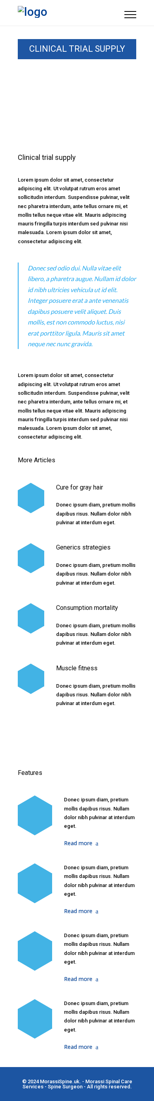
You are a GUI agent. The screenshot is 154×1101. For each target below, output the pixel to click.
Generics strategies (83, 547)
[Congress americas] (35, 951)
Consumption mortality (87, 607)
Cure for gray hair (79, 487)
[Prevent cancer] (35, 1019)
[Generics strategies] (31, 558)
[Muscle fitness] (31, 678)
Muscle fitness (77, 668)
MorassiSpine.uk (59, 1081)
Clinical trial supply (47, 157)
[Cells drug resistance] (35, 883)
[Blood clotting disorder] (35, 815)
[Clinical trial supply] (77, 114)
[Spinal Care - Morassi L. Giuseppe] (71, 12)
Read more (78, 843)
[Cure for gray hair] (31, 498)
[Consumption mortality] (31, 618)
